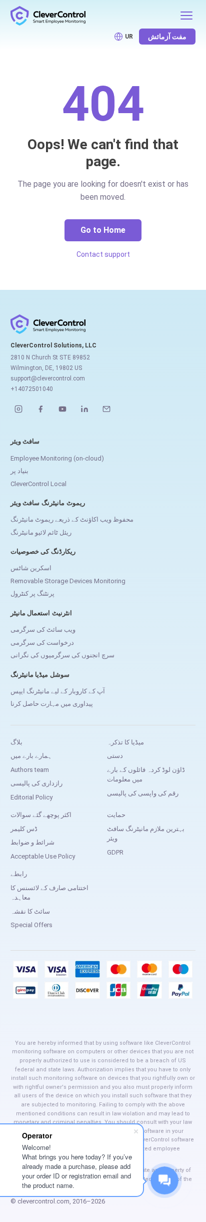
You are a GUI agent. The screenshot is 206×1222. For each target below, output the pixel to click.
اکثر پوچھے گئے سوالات (41, 815)
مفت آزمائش (167, 37)
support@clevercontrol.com (47, 378)
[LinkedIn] (84, 409)
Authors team (29, 769)
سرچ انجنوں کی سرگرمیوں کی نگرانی (62, 655)
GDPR (115, 852)
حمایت (116, 815)
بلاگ (16, 742)
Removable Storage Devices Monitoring (68, 581)
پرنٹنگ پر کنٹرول (32, 593)
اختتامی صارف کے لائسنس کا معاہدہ (49, 893)
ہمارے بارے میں (31, 755)
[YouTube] (62, 409)
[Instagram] (18, 409)
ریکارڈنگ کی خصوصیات (43, 551)
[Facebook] (40, 409)
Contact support (103, 254)
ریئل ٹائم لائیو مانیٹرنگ (41, 532)
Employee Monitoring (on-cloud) (57, 458)
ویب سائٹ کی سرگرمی (43, 629)
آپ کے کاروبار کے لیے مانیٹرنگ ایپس (57, 691)
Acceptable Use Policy (42, 856)
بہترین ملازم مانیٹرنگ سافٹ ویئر (145, 834)
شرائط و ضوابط (32, 842)
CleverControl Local (38, 484)
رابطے (18, 874)
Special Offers (31, 925)
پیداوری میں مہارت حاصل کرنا (51, 703)
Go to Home (103, 230)
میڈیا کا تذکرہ (125, 742)
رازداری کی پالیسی (36, 783)
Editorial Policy (31, 797)
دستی (115, 755)
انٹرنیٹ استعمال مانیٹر (41, 613)
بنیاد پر (19, 471)
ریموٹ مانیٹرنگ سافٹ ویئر (47, 503)
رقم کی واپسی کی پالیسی (142, 793)
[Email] (106, 409)
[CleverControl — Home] (92, 16)
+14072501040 (31, 388)
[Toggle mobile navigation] (187, 16)
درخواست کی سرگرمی (42, 642)
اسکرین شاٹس (31, 568)
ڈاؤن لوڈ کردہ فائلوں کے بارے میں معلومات (146, 774)
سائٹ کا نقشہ (30, 911)
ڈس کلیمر (24, 829)
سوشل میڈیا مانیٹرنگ (40, 674)
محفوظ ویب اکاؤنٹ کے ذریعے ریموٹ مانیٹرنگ (72, 519)
